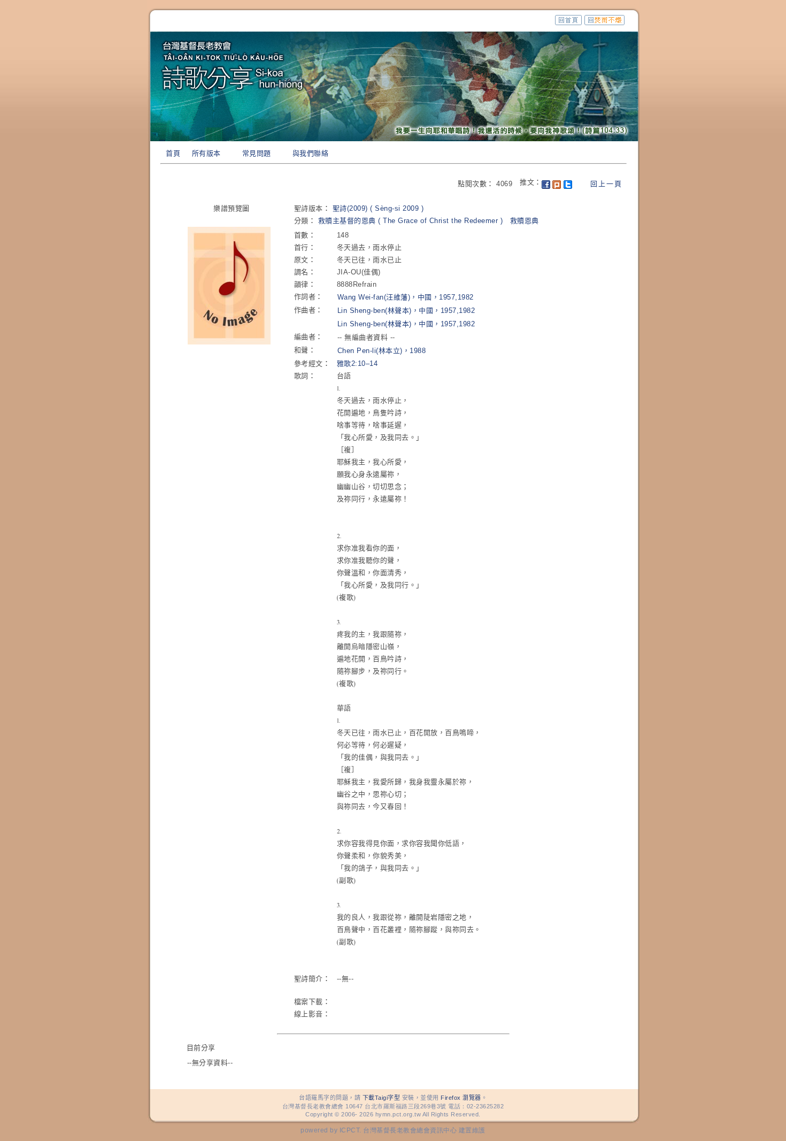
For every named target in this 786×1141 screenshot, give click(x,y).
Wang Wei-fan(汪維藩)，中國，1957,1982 (405, 297)
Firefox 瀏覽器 (461, 1097)
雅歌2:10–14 (357, 363)
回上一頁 (606, 184)
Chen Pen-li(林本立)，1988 (381, 351)
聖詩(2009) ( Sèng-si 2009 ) (378, 208)
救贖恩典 (524, 221)
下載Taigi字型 (381, 1097)
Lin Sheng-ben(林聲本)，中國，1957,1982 (406, 311)
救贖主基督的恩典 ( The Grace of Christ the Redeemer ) (410, 221)
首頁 (173, 153)
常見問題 (256, 153)
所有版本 (206, 153)
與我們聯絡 (310, 153)
